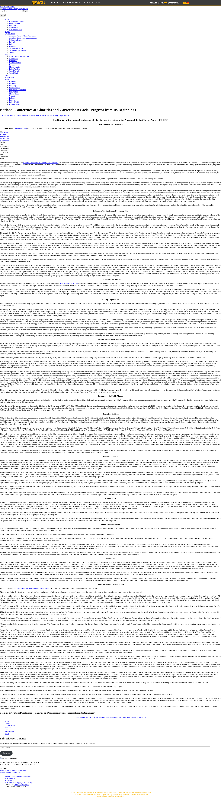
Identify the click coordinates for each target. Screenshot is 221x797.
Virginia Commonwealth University (76, 3)
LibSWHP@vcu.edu (21, 785)
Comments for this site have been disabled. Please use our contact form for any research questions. (110, 717)
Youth (11, 52)
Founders (12, 25)
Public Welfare (14, 69)
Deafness (12, 83)
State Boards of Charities (69, 283)
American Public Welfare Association (22, 36)
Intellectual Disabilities (17, 90)
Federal (12, 42)
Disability (12, 86)
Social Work (13, 73)
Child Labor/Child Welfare (19, 57)
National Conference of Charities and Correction (40, 163)
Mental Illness (14, 94)
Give (185, 3)
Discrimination (14, 88)
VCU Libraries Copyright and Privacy (18, 783)
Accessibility (9, 780)
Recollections (9, 77)
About (7, 19)
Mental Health (14, 67)
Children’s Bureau (15, 40)
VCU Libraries (10, 778)
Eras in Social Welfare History (47, 115)
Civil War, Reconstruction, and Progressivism (18, 115)
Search (25, 11)
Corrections (13, 59)
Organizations (10, 34)
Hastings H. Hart (21, 128)
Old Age (12, 96)
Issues (7, 79)
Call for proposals (15, 30)
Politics (12, 98)
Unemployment (14, 104)
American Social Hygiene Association (23, 38)
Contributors (13, 28)
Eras (6, 75)
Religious (12, 46)
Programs (8, 54)
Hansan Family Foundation (10, 772)
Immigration (13, 92)
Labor (11, 44)
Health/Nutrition (15, 63)
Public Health (14, 102)
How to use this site (16, 21)
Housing (12, 65)
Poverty (12, 100)
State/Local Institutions (17, 50)
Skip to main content (7, 7)
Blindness (12, 81)
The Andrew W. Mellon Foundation (13, 770)
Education (13, 61)
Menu (3, 15)
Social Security (14, 71)
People (7, 32)
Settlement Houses (16, 48)
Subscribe (6, 753)
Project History (14, 23)
